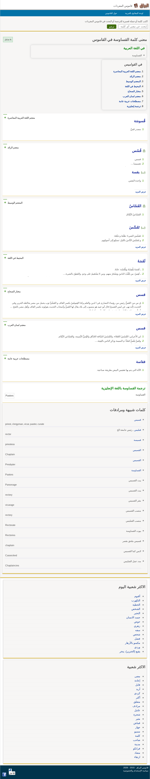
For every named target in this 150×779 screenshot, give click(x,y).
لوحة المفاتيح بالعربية (134, 13)
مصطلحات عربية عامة (130, 101)
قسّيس (137, 430)
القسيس (137, 450)
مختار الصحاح (134, 91)
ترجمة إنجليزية (134, 106)
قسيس (137, 420)
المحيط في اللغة (133, 86)
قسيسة (137, 440)
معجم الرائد (135, 76)
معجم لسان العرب (132, 96)
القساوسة (136, 470)
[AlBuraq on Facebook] (4, 775)
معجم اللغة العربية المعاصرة (127, 71)
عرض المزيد (140, 192)
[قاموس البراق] (141, 5)
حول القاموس (111, 13)
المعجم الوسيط (133, 81)
